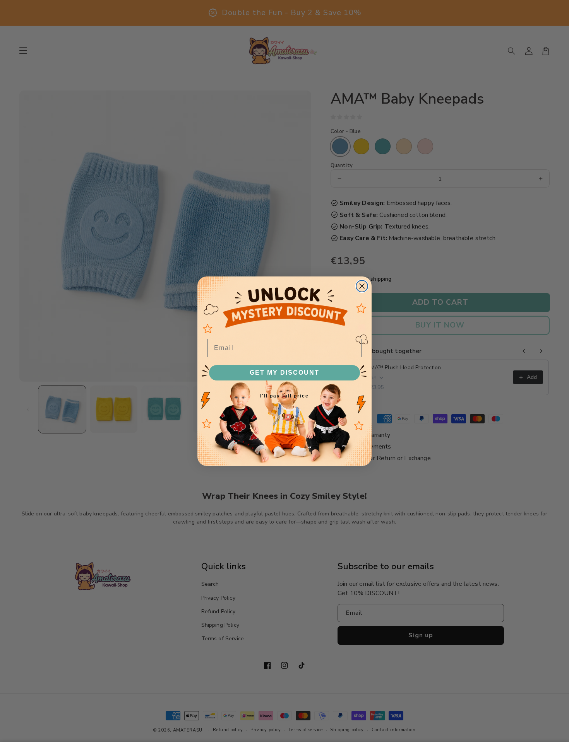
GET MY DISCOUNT (284, 372)
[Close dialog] (362, 286)
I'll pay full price (284, 396)
